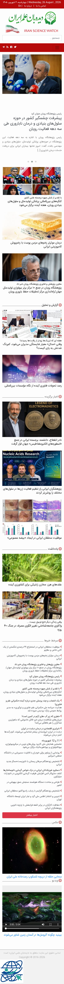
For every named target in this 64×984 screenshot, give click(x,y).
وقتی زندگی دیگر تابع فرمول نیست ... (33, 626)
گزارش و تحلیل (50, 305)
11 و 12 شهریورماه (33, 744)
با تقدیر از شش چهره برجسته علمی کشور (32, 692)
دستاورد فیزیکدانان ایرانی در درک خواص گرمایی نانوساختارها (32, 773)
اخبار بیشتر (32, 815)
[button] (36, 161)
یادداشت (53, 549)
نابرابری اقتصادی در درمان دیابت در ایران (33, 732)
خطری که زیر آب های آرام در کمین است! (35, 720)
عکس (55, 822)
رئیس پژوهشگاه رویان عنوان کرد (35, 680)
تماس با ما (41, 6)
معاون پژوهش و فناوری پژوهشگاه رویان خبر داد (34, 668)
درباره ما (28, 6)
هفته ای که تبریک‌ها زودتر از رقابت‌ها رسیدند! (32, 344)
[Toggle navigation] (57, 48)
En (19, 6)
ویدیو (55, 880)
